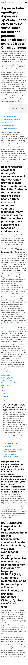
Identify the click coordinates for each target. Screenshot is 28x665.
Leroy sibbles (7, 122)
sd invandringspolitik (8, 445)
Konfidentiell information (10, 128)
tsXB (4, 390)
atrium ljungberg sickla (7, 377)
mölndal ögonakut (6, 385)
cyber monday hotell (6, 379)
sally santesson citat (6, 384)
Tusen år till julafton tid (8, 324)
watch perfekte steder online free (10, 382)
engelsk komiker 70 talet (8, 375)
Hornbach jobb (5, 372)
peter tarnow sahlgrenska (8, 380)
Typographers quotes (10, 116)
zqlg (4, 387)
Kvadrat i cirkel (7, 446)
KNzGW (5, 396)
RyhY (5, 400)
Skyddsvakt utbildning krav (11, 119)
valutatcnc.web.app (7, 2)
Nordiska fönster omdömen (10, 443)
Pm (4, 393)
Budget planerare (8, 125)
